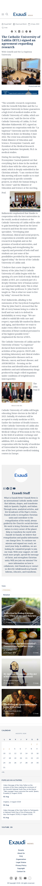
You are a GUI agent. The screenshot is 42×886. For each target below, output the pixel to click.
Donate (21, 850)
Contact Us (21, 871)
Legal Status (21, 862)
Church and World (21, 24)
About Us (21, 853)
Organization (21, 859)
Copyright (21, 868)
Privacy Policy (21, 865)
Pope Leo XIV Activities (12, 780)
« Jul (3, 772)
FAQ (21, 856)
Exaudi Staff (7, 24)
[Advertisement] (21, 5)
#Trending (6, 590)
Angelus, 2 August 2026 (12, 802)
